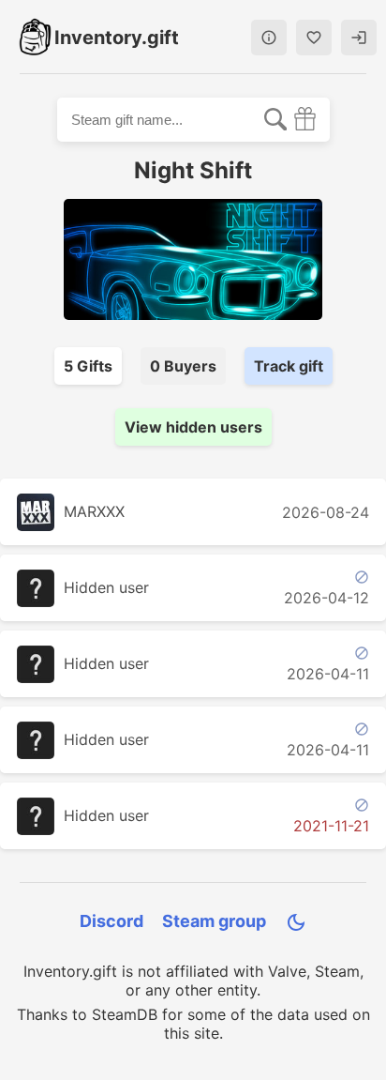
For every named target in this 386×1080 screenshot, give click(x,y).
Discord (111, 921)
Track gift (288, 366)
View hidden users (193, 427)
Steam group (214, 921)
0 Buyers (183, 366)
